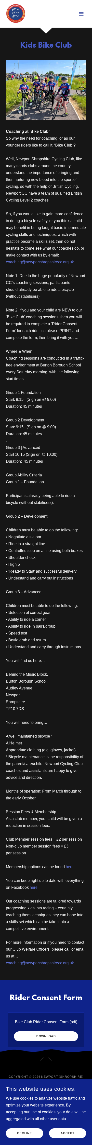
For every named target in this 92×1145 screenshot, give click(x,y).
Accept (67, 1133)
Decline (24, 1133)
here (70, 867)
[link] (16, 14)
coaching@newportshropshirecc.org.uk (40, 262)
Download (46, 1036)
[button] (81, 14)
